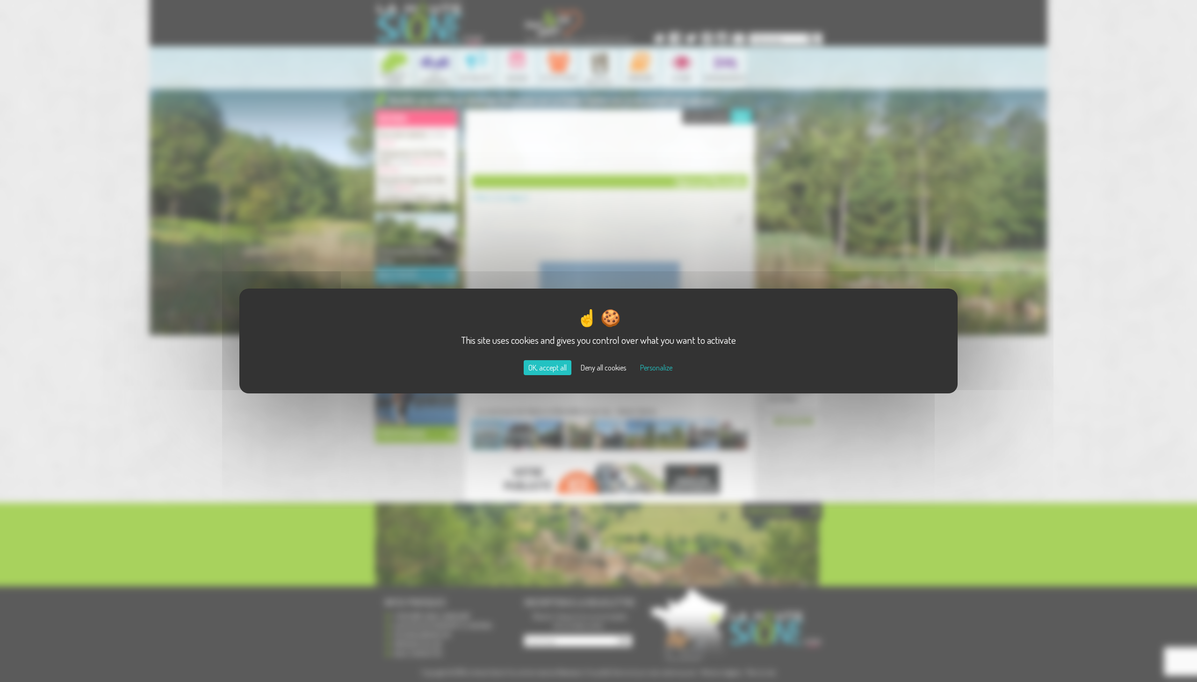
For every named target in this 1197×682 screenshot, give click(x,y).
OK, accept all (547, 367)
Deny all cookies (603, 367)
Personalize (656, 367)
